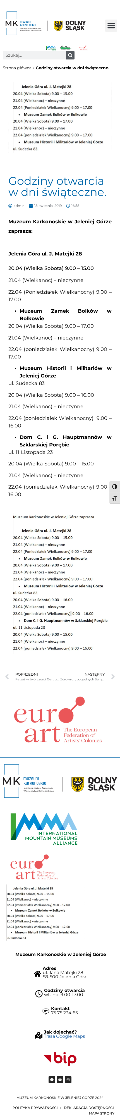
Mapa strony (101, 1113)
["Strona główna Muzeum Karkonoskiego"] (60, 781)
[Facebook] (52, 1079)
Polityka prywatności (35, 1108)
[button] (111, 26)
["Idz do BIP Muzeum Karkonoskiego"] (60, 1059)
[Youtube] (60, 1079)
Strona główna (17, 68)
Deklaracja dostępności (89, 1108)
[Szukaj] (70, 55)
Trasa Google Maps (64, 1036)
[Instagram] (68, 1079)
